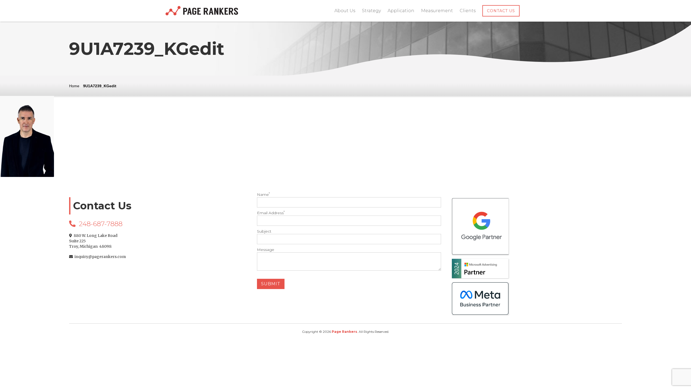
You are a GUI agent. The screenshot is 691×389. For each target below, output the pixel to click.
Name (263, 194)
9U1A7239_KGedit (99, 86)
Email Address (270, 212)
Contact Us (501, 10)
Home (74, 86)
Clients (468, 10)
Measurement (437, 10)
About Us (344, 10)
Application (401, 10)
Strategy (371, 10)
